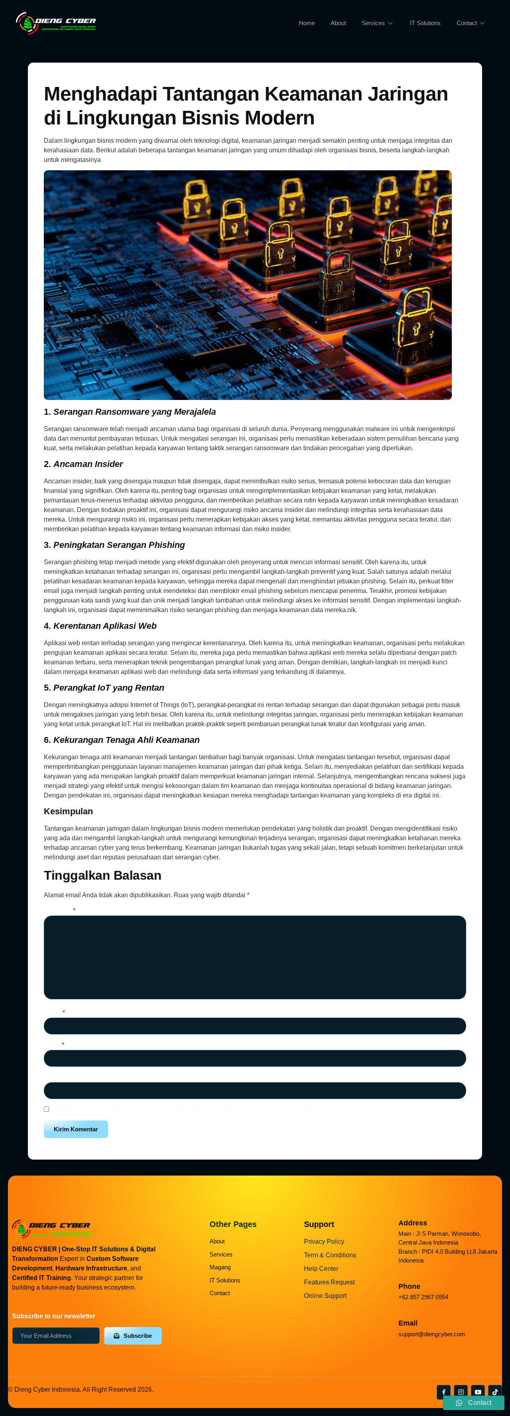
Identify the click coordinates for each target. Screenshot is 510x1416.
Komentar (59, 910)
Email (54, 1045)
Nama (54, 1012)
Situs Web (58, 1077)
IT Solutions (425, 23)
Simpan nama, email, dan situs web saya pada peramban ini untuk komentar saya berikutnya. (182, 1109)
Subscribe (138, 1335)
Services (373, 23)
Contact (467, 23)
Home (307, 23)
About (338, 23)
